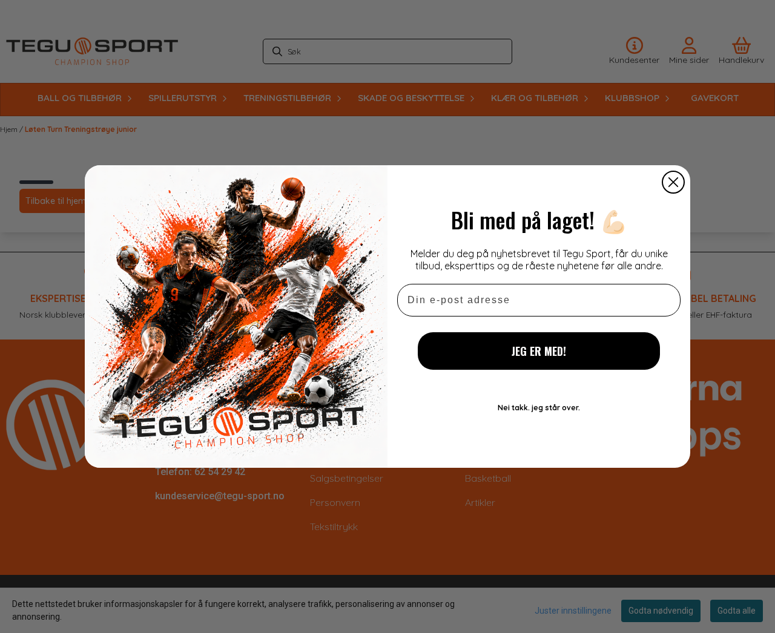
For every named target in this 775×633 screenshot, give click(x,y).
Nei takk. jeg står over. (539, 407)
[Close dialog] (673, 182)
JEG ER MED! (539, 351)
